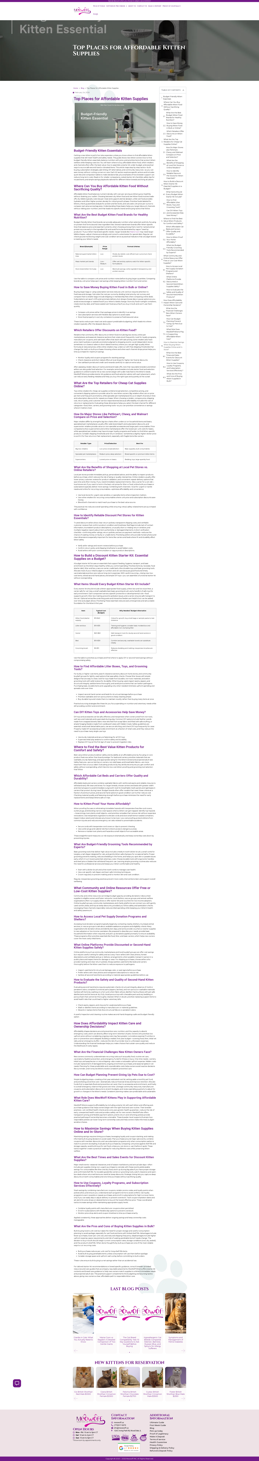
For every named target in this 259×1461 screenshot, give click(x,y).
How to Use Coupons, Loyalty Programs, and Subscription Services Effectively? (175, 367)
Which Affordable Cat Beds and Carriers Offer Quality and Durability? (175, 230)
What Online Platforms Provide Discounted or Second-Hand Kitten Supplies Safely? (174, 281)
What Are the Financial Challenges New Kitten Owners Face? (174, 312)
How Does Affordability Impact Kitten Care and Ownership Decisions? (172, 302)
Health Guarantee (158, 1442)
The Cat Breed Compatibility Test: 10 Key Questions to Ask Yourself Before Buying (83, 1341)
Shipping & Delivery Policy (162, 1448)
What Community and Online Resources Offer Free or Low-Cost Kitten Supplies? (173, 259)
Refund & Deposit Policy (161, 1451)
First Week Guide (158, 1425)
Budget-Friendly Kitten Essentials (172, 98)
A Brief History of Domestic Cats (175, 1338)
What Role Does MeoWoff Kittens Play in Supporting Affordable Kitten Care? (175, 334)
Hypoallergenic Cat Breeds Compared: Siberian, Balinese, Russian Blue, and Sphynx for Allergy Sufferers (106, 1343)
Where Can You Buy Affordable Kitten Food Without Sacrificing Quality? (173, 105)
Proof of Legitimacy (172, 6)
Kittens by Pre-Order (115, 6)
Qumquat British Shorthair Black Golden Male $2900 (176, 1394)
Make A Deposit (154, 6)
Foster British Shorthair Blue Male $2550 (129, 1394)
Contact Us (142, 6)
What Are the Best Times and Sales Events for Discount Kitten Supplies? (174, 356)
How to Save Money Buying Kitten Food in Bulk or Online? (175, 125)
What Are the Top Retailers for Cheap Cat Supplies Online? (173, 141)
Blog (82, 88)
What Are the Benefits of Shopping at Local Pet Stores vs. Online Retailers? (175, 164)
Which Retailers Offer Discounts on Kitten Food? (175, 133)
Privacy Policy (156, 1445)
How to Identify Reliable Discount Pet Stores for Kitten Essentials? (175, 174)
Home (75, 88)
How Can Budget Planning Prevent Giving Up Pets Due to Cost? (174, 322)
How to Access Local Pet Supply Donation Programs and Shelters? (174, 270)
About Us (132, 6)
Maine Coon (135, 232)
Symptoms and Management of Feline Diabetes (129, 1339)
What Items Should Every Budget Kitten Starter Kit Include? (174, 194)
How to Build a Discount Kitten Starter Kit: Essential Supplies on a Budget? (173, 185)
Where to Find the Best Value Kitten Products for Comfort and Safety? (173, 221)
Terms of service (157, 1439)
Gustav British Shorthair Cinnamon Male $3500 (106, 1394)
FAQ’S (95, 14)
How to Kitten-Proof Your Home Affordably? (174, 239)
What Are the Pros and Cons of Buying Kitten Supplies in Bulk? (174, 377)
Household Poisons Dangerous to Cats (152, 1338)
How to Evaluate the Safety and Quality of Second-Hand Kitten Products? (174, 293)
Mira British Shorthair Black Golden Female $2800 (152, 1394)
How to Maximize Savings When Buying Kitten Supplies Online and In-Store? (174, 346)
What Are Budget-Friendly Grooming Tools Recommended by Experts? (175, 249)
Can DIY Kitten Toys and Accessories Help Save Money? (175, 213)
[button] (183, 90)
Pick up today (99, 6)
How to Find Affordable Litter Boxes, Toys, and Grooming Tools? (173, 203)
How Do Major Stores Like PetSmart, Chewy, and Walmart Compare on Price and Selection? (174, 152)
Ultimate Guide (157, 1422)
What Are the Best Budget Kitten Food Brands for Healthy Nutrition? (174, 116)
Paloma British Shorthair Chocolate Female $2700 (83, 1394)
